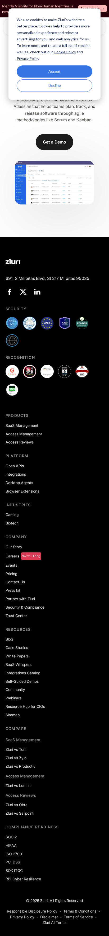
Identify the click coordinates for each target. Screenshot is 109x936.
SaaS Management (22, 425)
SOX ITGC (14, 870)
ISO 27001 (15, 854)
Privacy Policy (22, 917)
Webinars (13, 698)
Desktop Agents (19, 482)
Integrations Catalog (23, 673)
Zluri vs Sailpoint (20, 813)
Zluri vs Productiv (20, 766)
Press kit (13, 590)
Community (15, 689)
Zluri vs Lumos (18, 785)
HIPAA (11, 845)
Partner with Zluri (20, 598)
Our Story (14, 547)
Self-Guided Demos (22, 681)
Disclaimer (49, 917)
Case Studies (17, 647)
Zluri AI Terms (54, 922)
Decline (54, 85)
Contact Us (15, 582)
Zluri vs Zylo (16, 758)
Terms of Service (78, 917)
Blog (9, 639)
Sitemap (13, 715)
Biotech (12, 523)
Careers (12, 556)
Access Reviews (20, 442)
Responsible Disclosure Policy (32, 911)
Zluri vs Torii (16, 749)
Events (11, 565)
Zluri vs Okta (17, 805)
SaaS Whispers (18, 664)
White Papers (17, 656)
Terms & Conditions (79, 911)
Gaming (12, 514)
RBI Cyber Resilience (23, 879)
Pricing (11, 573)
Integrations (16, 474)
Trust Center (16, 615)
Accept (54, 71)
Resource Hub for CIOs (25, 706)
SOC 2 (11, 837)
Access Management (24, 434)
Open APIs (15, 466)
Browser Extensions (22, 491)
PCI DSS (13, 862)
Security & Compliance (25, 607)
